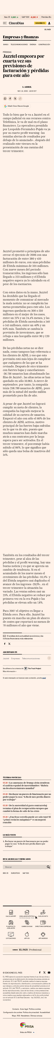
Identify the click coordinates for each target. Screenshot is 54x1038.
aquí (44, 678)
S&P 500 (25, 17)
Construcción (44, 45)
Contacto (15, 1009)
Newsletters (25, 1016)
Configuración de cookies (12, 1012)
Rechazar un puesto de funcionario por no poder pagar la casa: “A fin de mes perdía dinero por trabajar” (27, 797)
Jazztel (6, 658)
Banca (5, 45)
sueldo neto (43, 916)
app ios (27, 938)
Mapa (14, 1016)
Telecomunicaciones (19, 45)
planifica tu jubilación (10, 927)
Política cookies (35, 1009)
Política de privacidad (31, 1012)
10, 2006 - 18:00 (27, 91)
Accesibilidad (45, 1012)
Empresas (15, 658)
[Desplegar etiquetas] (49, 658)
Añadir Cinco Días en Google (18, 106)
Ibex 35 (7, 17)
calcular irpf (11, 916)
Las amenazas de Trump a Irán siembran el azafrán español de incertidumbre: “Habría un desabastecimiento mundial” (26, 785)
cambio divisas (27, 926)
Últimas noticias (12, 777)
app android (43, 938)
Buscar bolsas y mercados (17, 859)
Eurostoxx (15, 873)
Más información (9, 671)
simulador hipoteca (27, 916)
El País (47, 29)
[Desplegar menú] (5, 23)
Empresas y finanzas (21, 37)
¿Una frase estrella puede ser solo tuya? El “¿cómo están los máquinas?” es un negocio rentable (27, 820)
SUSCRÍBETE (40, 23)
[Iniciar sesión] (49, 23)
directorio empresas (43, 926)
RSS (18, 1016)
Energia (33, 45)
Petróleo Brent (47, 17)
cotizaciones (11, 938)
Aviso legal (24, 1009)
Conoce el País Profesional (27, 949)
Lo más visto (9, 835)
